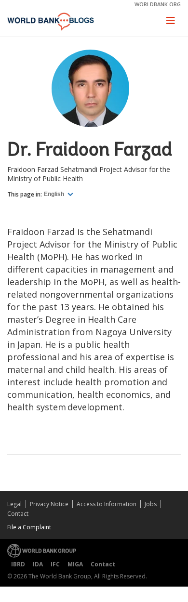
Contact (17, 514)
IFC (55, 564)
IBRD (18, 564)
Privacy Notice (49, 504)
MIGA (75, 564)
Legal (14, 504)
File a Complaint (29, 527)
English (55, 194)
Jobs (151, 504)
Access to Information (106, 504)
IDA (38, 564)
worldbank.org (157, 4)
